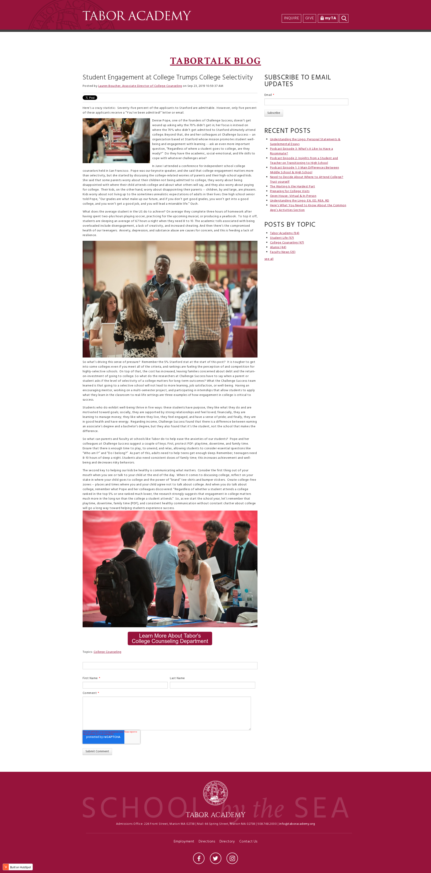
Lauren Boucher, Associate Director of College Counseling (140, 86)
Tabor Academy (284, 233)
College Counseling (107, 652)
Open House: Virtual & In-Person (293, 196)
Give (309, 18)
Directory (227, 841)
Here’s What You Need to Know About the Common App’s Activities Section (308, 208)
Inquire (291, 18)
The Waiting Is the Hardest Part (292, 186)
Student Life (282, 238)
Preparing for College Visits (290, 191)
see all (269, 259)
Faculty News (283, 252)
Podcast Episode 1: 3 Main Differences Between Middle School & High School (304, 170)
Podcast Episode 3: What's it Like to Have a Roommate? (301, 151)
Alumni (278, 247)
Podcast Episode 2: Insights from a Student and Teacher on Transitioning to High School (304, 161)
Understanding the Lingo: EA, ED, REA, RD (299, 200)
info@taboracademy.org (297, 824)
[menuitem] (347, 9)
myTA (330, 18)
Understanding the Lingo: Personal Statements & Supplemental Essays (305, 142)
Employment (184, 841)
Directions (207, 841)
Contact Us (248, 841)
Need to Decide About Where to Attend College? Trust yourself (306, 179)
